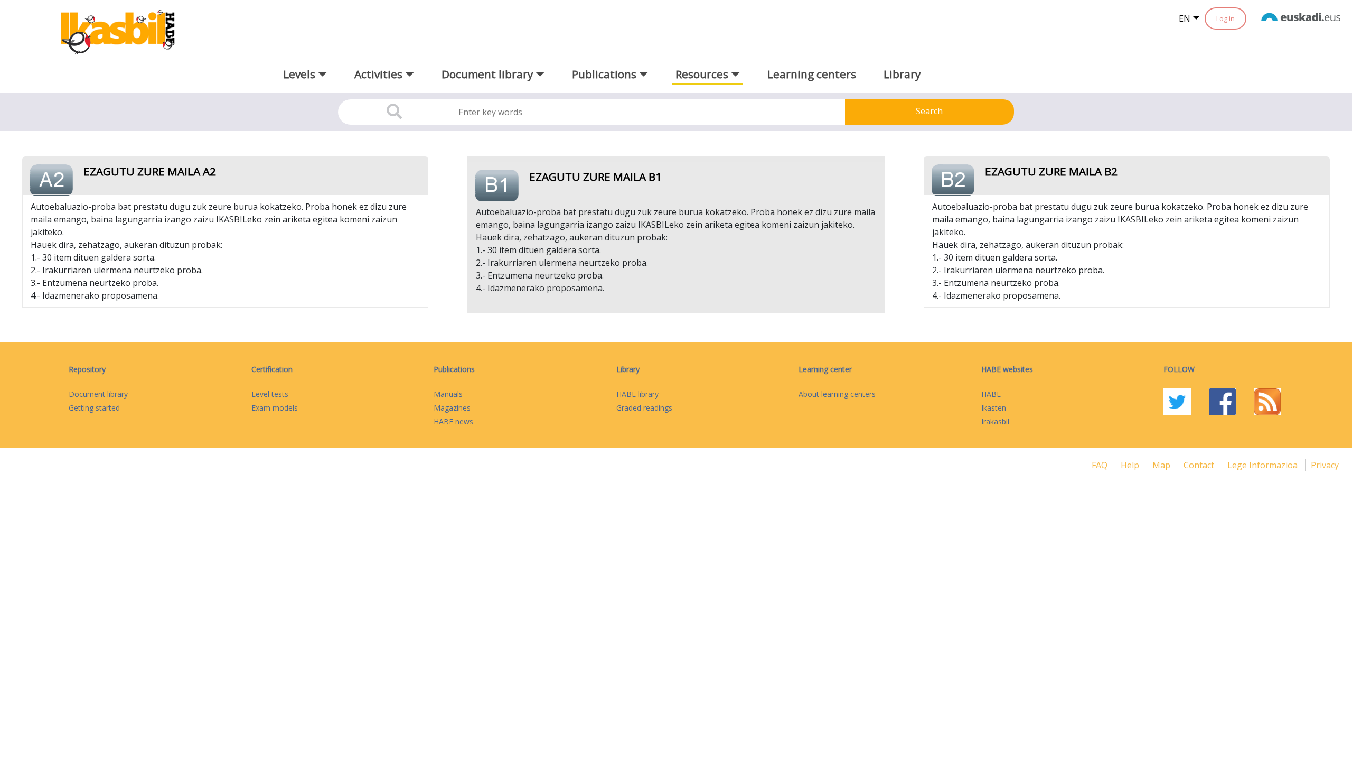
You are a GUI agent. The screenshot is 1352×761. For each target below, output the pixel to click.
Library (902, 74)
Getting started (94, 408)
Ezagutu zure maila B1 (595, 176)
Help (1131, 465)
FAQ (1101, 465)
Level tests (269, 394)
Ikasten (993, 408)
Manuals (448, 394)
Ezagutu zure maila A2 (149, 171)
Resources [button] (703, 74)
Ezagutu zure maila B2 (1051, 171)
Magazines (452, 408)
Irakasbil (995, 421)
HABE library (637, 394)
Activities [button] (379, 74)
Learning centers (811, 74)
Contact (1200, 465)
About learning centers (837, 394)
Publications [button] (605, 74)
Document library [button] (489, 74)
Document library (98, 394)
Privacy (1325, 465)
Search (929, 111)
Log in (1225, 18)
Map (1162, 465)
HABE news (453, 421)
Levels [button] (300, 74)
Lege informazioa (1263, 465)
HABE (991, 394)
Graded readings (644, 408)
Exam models (274, 408)
